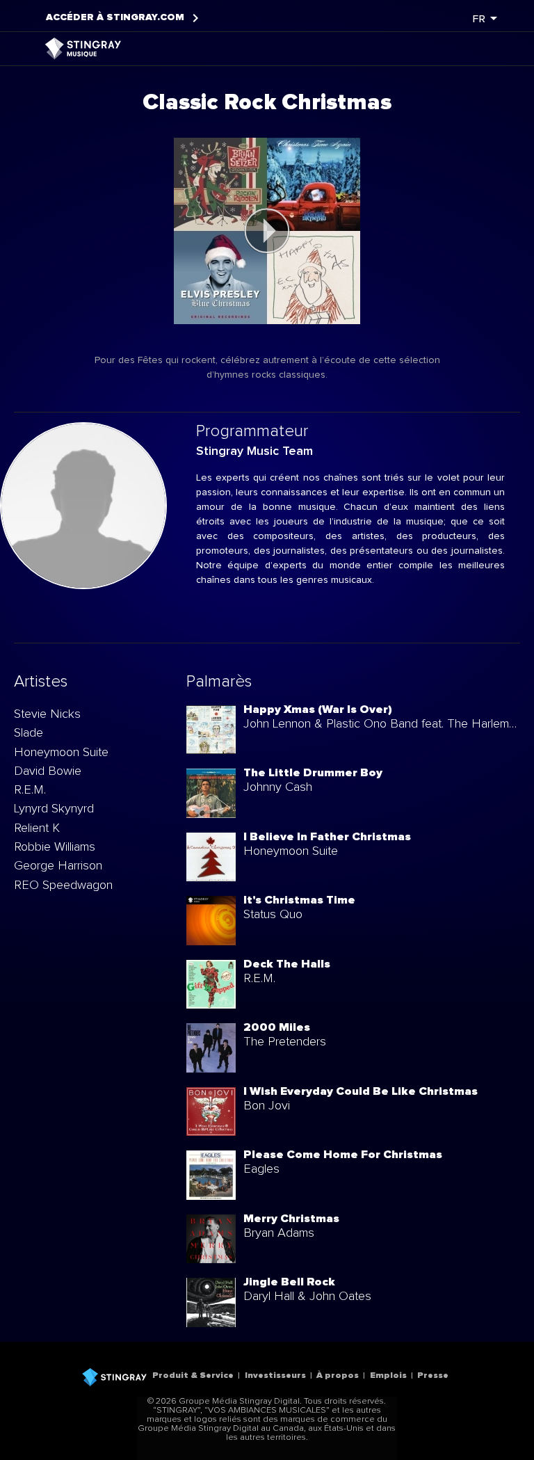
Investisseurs (275, 1375)
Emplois (388, 1375)
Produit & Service (193, 1375)
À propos (337, 1375)
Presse (432, 1375)
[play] (267, 231)
